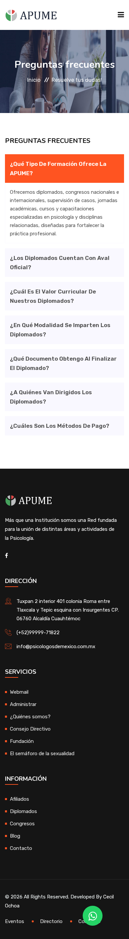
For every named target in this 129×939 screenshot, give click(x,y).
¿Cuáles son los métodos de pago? (59, 425)
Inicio (33, 80)
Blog (15, 836)
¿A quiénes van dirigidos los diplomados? (51, 397)
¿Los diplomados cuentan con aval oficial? (59, 263)
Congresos (22, 824)
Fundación (22, 741)
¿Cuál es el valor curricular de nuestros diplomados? (53, 296)
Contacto (21, 848)
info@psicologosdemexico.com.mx (56, 646)
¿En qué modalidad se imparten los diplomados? (60, 330)
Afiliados (19, 799)
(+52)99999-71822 (38, 633)
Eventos (14, 921)
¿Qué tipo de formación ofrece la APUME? (58, 168)
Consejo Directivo (30, 729)
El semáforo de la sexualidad (42, 754)
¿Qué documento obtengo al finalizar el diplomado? (63, 363)
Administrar (23, 704)
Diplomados (23, 811)
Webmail (19, 692)
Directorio (51, 921)
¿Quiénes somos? (30, 717)
